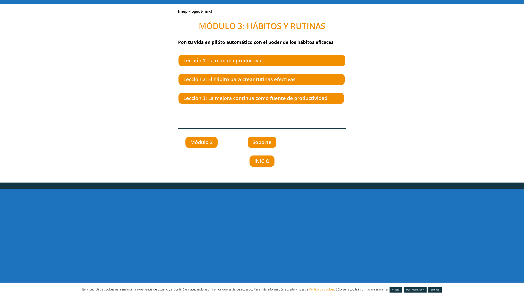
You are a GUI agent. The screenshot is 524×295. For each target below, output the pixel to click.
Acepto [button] (395, 289)
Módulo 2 (201, 142)
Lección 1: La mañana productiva (222, 60)
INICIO (262, 161)
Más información (415, 289)
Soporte (262, 142)
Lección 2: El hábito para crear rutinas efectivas (239, 79)
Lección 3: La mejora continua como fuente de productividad (255, 98)
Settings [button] (435, 289)
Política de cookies (321, 289)
